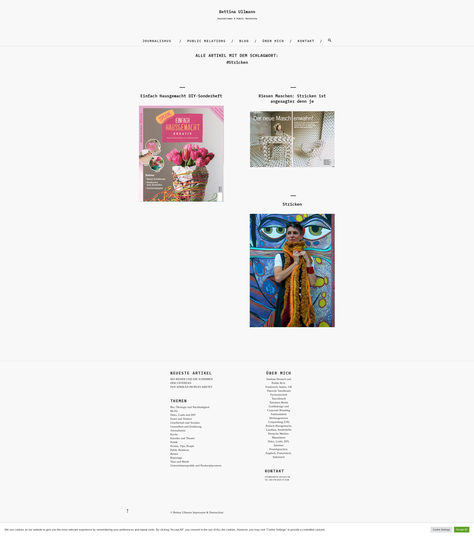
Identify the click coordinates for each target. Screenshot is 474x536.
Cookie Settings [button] (441, 529)
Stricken (292, 204)
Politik (174, 442)
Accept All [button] (461, 529)
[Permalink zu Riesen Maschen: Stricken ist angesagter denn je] (292, 166)
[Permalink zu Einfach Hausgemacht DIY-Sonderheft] (181, 200)
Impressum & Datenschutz (208, 512)
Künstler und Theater (182, 438)
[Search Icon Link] (330, 41)
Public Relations (206, 41)
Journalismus (156, 41)
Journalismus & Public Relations (237, 18)
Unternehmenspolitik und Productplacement (195, 465)
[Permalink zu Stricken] (292, 326)
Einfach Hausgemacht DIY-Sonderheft (181, 95)
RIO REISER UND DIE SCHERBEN (191, 379)
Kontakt (306, 41)
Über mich (273, 41)
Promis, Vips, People (182, 446)
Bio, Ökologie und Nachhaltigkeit (189, 407)
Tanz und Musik (179, 461)
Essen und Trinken (181, 418)
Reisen (174, 453)
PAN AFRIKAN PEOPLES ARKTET (191, 386)
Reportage (176, 457)
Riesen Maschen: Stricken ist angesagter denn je (292, 98)
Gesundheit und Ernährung (186, 426)
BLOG (244, 41)
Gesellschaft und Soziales (185, 422)
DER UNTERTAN (180, 383)
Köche (174, 434)
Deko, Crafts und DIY (183, 414)
